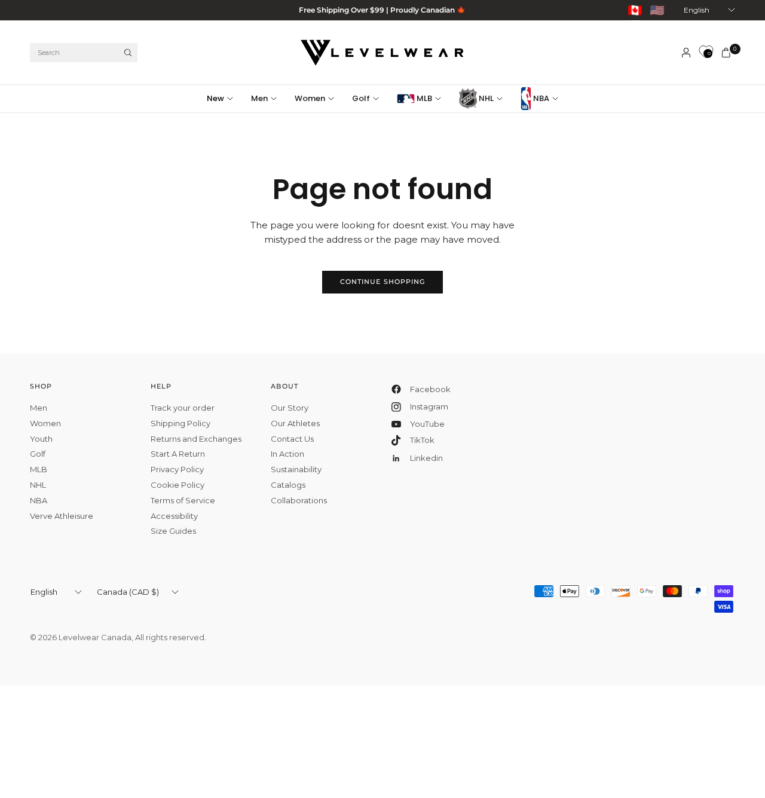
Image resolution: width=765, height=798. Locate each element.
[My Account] (686, 52)
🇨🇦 (635, 10)
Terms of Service (183, 500)
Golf (361, 98)
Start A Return (178, 453)
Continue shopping (383, 281)
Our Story (289, 407)
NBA (540, 98)
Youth (41, 439)
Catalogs (288, 485)
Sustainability (296, 469)
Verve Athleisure (61, 516)
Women (310, 98)
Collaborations (299, 500)
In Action (287, 453)
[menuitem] (224, 98)
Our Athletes (295, 423)
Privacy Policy (177, 469)
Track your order (183, 407)
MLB (423, 98)
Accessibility (174, 516)
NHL (485, 98)
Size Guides (173, 531)
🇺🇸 (657, 10)
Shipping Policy (180, 423)
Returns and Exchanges (196, 439)
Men (259, 98)
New (215, 98)
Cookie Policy (177, 485)
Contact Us (292, 439)
